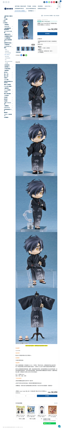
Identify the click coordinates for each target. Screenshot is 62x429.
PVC (5, 59)
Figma (6, 49)
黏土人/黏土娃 (7, 54)
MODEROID (7, 51)
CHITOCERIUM (7, 58)
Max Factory (7, 56)
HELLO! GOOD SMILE (8, 61)
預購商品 (39, 21)
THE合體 (6, 63)
